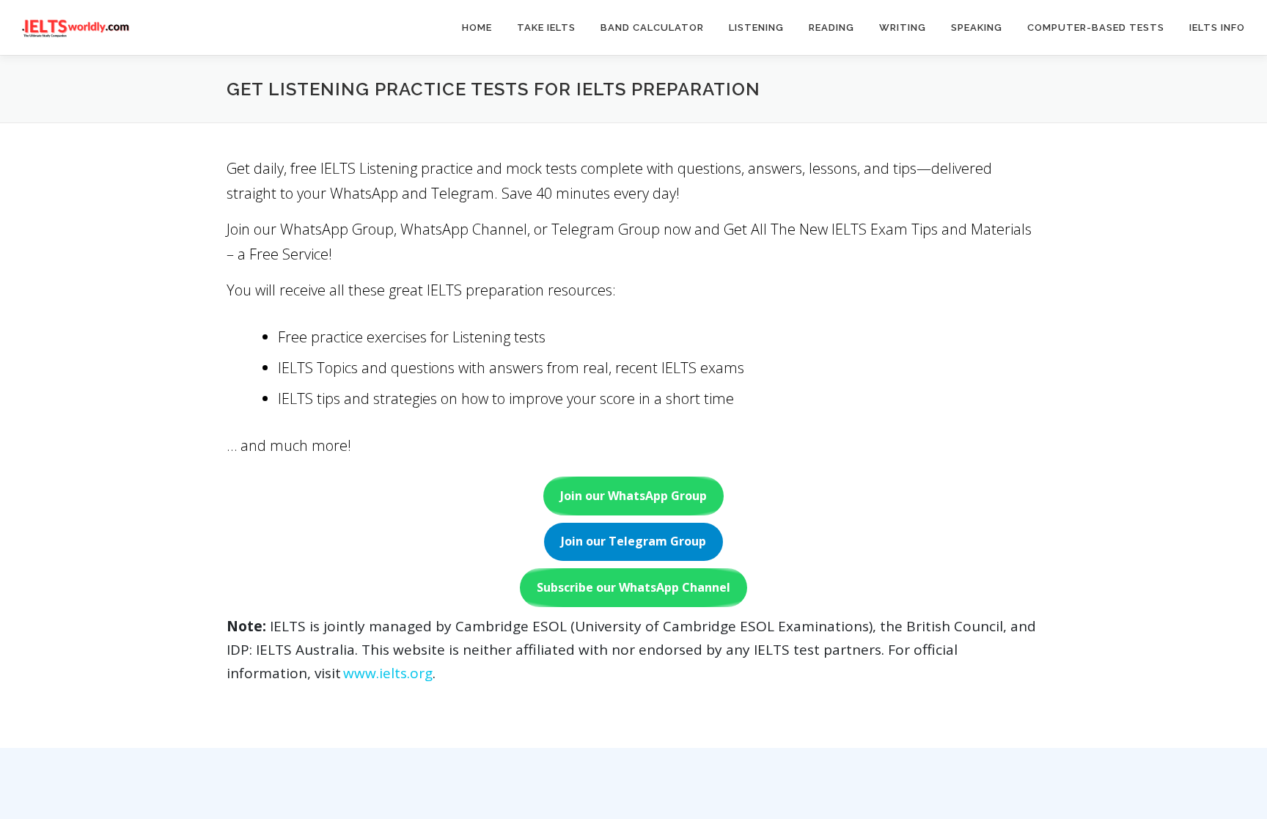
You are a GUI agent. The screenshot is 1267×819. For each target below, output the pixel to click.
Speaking (976, 27)
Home (477, 27)
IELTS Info (1217, 27)
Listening (756, 27)
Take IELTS (546, 27)
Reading (831, 27)
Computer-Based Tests (1095, 27)
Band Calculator (652, 27)
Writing (902, 27)
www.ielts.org (388, 673)
